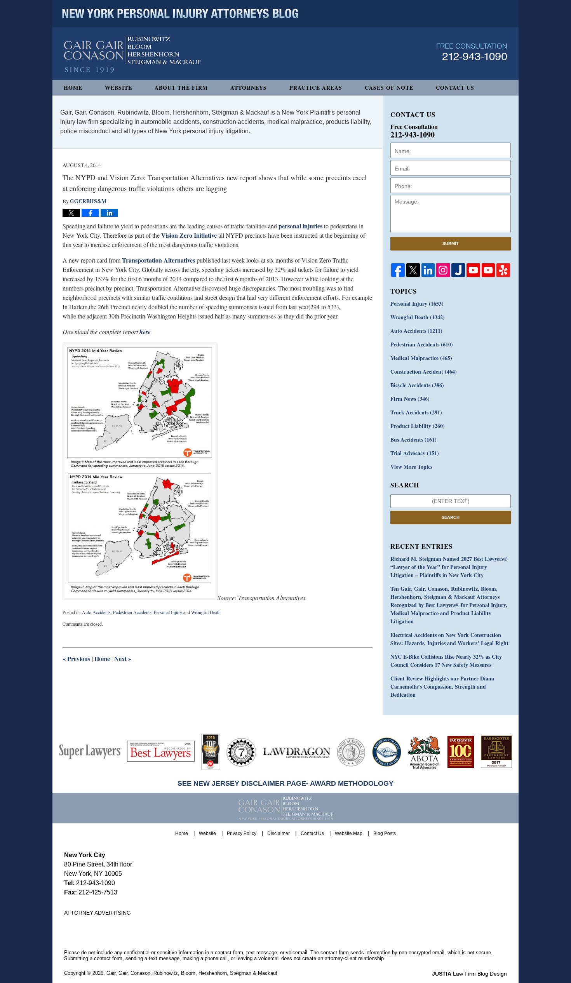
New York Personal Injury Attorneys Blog (132, 55)
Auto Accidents (96, 612)
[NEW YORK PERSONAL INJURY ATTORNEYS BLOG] (180, 13)
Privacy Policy (241, 833)
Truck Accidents (416, 412)
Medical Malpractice (421, 358)
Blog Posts (384, 833)
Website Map (348, 833)
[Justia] (458, 270)
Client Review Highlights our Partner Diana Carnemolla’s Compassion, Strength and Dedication (442, 686)
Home (73, 88)
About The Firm (181, 88)
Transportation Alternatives (158, 260)
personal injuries (300, 225)
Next (122, 658)
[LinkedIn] (428, 270)
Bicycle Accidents (417, 385)
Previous (76, 658)
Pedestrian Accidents (132, 612)
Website (118, 88)
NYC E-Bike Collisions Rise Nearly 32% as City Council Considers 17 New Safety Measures (446, 660)
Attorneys (248, 88)
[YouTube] (473, 270)
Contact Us (455, 88)
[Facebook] (398, 270)
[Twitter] (413, 270)
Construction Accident (423, 371)
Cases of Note (389, 88)
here (145, 331)
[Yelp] (503, 270)
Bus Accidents (413, 439)
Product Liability (417, 426)
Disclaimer (278, 833)
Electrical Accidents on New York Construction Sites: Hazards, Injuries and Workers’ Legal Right (449, 639)
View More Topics (411, 467)
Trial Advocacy (414, 453)
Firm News (410, 399)
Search (451, 517)
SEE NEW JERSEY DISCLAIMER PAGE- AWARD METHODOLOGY (285, 783)
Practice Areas (315, 88)
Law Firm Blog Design (469, 974)
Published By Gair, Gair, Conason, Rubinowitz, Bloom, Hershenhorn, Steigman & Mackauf (472, 51)
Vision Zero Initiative (189, 235)
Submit (450, 243)
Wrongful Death (206, 612)
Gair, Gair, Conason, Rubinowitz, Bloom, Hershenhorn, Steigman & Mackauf (191, 973)
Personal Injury (168, 612)
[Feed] (443, 270)
